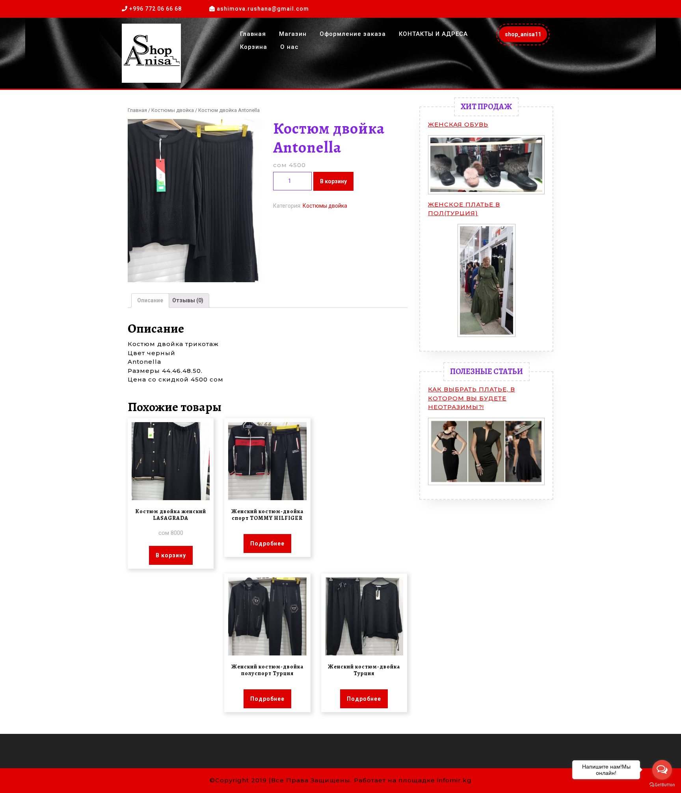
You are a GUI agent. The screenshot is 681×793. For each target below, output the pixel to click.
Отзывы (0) (187, 300)
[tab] (150, 300)
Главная (253, 33)
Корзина (253, 46)
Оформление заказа (353, 33)
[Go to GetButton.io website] (662, 784)
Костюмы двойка (172, 110)
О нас (289, 46)
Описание (150, 300)
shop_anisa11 (526, 36)
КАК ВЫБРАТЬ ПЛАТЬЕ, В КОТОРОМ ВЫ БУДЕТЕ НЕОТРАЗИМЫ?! (471, 398)
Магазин (293, 33)
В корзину (333, 181)
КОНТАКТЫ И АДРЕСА (433, 33)
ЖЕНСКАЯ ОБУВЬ (458, 124)
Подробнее (267, 543)
